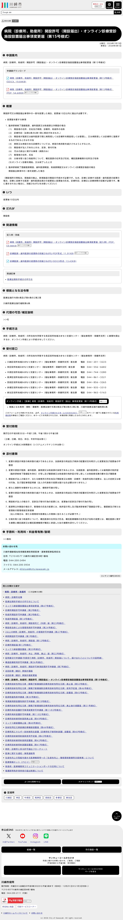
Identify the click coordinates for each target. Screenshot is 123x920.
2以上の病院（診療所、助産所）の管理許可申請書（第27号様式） (37, 632)
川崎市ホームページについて (15, 913)
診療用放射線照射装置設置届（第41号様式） (27, 745)
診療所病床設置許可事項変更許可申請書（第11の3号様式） (34, 710)
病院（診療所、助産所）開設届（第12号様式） (28, 641)
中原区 (27, 798)
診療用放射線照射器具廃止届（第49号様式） (27, 719)
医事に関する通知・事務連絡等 (20, 753)
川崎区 (9, 798)
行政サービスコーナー (27, 907)
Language (109, 7)
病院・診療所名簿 (13, 597)
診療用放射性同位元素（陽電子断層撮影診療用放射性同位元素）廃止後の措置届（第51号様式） (51, 706)
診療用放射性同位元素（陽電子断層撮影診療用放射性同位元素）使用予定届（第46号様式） (49, 688)
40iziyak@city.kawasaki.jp (34, 569)
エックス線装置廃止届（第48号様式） (23, 723)
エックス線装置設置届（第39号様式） (23, 649)
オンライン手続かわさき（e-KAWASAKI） (63, 413)
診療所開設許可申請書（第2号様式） (23, 610)
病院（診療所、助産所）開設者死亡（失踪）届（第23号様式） (35, 623)
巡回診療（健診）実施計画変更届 (21, 675)
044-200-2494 (17, 560)
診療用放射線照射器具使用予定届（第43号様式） (29, 736)
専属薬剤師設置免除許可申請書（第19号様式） (28, 701)
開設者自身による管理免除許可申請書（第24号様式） (31, 628)
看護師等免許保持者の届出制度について (24, 771)
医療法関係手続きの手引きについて (22, 602)
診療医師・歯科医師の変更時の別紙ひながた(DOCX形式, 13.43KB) (43, 261)
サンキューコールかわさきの (90, 870)
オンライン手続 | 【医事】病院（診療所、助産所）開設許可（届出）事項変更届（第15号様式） (56, 401)
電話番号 (32, 870)
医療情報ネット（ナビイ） (22, 762)
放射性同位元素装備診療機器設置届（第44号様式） (30, 727)
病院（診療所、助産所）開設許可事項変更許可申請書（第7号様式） (37, 667)
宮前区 (48, 798)
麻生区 (69, 798)
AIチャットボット (90, 782)
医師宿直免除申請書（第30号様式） (22, 697)
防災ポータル (98, 5)
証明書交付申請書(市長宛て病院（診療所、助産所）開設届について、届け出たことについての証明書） (54, 658)
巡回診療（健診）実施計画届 (19, 671)
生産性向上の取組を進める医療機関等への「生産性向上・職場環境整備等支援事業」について (49, 758)
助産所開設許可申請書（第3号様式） (23, 615)
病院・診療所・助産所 (15, 592)
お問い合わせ (37, 913)
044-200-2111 (14, 893)
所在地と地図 (8, 907)
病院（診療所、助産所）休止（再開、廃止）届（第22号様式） (35, 654)
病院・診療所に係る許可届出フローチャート (26, 749)
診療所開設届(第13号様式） (18, 645)
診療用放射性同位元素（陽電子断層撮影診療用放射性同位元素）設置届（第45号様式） (47, 693)
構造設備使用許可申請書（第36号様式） (24, 662)
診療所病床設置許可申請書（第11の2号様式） (27, 714)
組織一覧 (31, 850)
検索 (118, 12)
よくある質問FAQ (32, 782)
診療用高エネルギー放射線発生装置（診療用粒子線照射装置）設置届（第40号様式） (45, 732)
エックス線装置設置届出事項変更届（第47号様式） (30, 606)
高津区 (38, 798)
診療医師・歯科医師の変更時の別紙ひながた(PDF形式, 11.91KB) (49, 253)
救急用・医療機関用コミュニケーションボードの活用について (35, 766)
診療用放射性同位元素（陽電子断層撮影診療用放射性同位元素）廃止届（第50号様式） (47, 684)
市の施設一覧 (92, 850)
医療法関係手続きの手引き (20, 279)
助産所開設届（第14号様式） (19, 619)
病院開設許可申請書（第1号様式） (22, 636)
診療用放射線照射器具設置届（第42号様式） (27, 740)
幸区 (18, 798)
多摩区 (59, 798)
